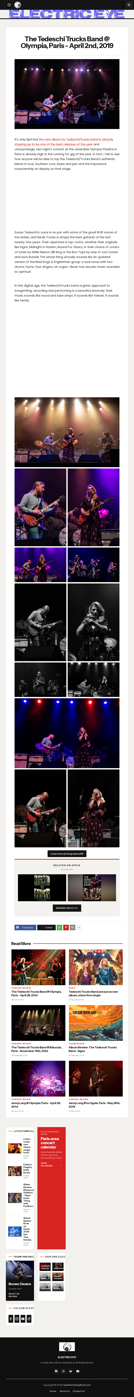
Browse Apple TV (67, 908)
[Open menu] (9, 4)
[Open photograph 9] (93, 679)
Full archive (24, 1257)
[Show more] (79, 927)
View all (26, 1131)
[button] (128, 4)
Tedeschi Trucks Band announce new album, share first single (93, 993)
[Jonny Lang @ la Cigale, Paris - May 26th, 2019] (96, 1078)
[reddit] (70, 1371)
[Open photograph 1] (67, 432)
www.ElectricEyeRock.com (77, 1384)
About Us (64, 1391)
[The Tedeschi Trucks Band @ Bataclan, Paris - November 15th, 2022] (38, 1023)
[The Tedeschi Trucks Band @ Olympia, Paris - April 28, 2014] (38, 967)
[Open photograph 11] (40, 808)
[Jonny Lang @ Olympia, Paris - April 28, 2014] (38, 1078)
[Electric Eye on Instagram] (17, 1319)
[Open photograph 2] (40, 507)
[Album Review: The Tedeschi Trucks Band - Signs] (96, 1023)
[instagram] (63, 1371)
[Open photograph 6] (40, 622)
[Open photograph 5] (93, 565)
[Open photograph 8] (40, 679)
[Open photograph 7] (93, 622)
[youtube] (78, 1371)
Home (53, 1391)
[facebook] (56, 1371)
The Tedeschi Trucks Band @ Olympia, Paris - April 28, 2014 (36, 993)
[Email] (72, 927)
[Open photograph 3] (93, 507)
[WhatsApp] (59, 927)
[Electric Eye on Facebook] (10, 1319)
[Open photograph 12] (93, 808)
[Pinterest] (66, 927)
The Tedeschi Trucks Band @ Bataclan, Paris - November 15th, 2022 (36, 1049)
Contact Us (78, 1391)
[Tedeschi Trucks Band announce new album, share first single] (96, 967)
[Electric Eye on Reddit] (29, 1319)
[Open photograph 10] (67, 733)
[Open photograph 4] (40, 565)
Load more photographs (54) (67, 853)
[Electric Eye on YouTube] (23, 1319)
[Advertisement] (68, 203)
